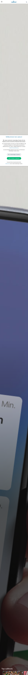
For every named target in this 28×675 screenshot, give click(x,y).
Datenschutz (7, 163)
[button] (1, 1)
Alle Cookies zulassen (14, 158)
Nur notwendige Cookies (14, 154)
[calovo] (14, 1)
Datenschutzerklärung (13, 147)
